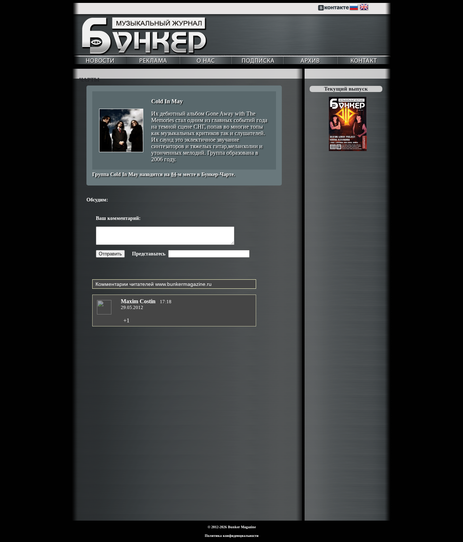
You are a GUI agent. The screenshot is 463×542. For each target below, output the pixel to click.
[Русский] (354, 9)
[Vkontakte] (334, 9)
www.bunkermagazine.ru (183, 284)
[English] (364, 9)
